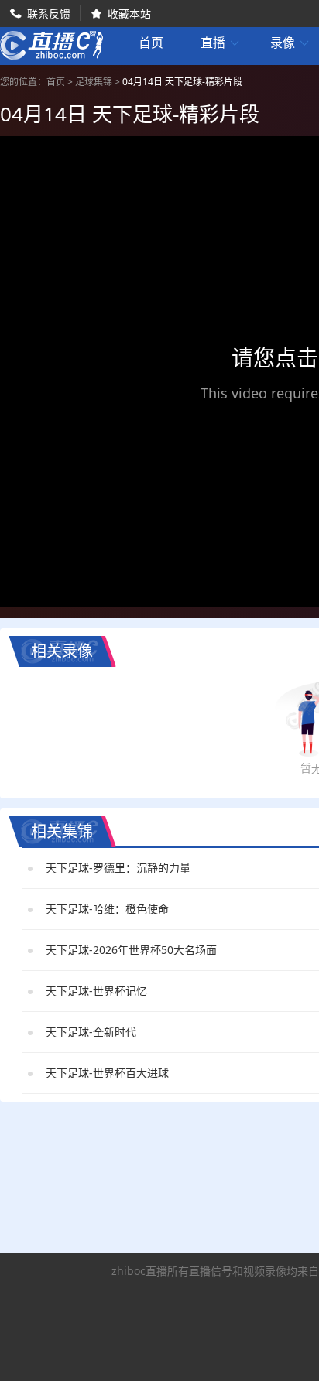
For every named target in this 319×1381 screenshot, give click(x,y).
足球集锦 (93, 81)
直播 (221, 43)
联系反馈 (48, 13)
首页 (151, 44)
